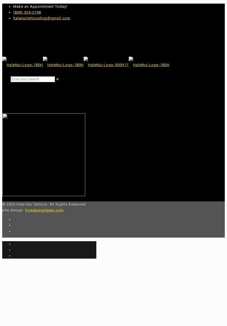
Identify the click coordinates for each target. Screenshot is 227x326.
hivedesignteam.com (44, 210)
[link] (57, 79)
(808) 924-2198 (27, 12)
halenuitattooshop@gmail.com (41, 18)
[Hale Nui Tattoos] (85, 65)
